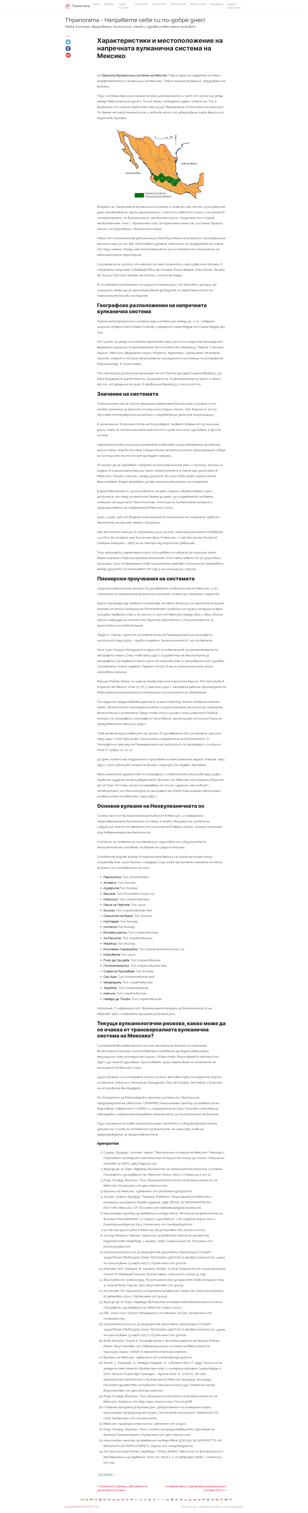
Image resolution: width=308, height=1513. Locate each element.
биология (141, 4)
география (105, 1474)
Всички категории (234, 6)
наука (96, 4)
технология (178, 4)
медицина (216, 4)
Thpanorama (79, 6)
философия (198, 4)
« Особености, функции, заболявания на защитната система (122, 1488)
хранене (109, 4)
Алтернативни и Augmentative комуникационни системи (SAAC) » (195, 1488)
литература (159, 4)
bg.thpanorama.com (77, 1506)
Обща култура (124, 6)
